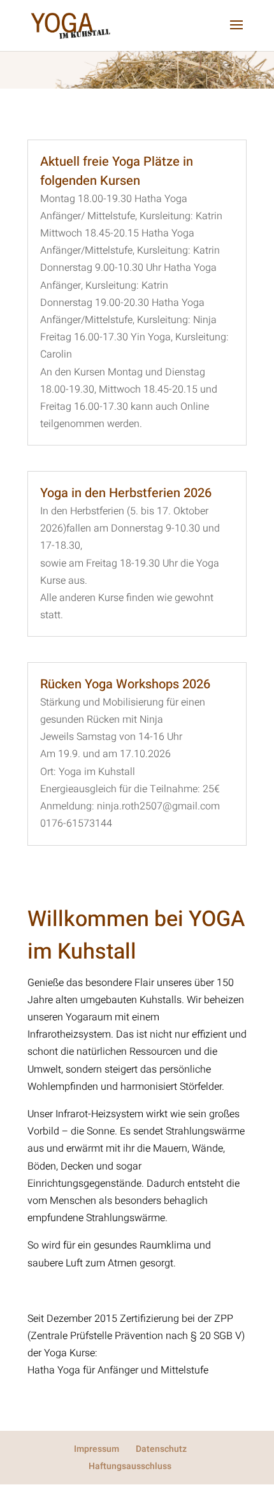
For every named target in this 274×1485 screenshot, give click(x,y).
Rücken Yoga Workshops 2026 (125, 684)
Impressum (96, 1449)
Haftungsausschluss (130, 1466)
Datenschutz (161, 1449)
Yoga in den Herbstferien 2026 (126, 493)
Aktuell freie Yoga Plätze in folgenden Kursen (116, 171)
